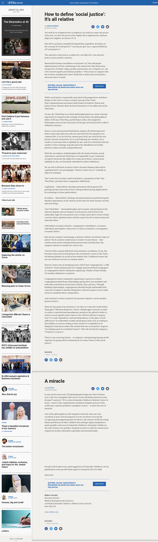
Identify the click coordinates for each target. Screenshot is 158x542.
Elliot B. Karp (12, 457)
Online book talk (8, 200)
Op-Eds (54, 354)
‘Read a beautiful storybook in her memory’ (15, 427)
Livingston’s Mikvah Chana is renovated (16, 315)
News (48, 354)
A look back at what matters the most (14, 159)
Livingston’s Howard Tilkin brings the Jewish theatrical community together (14, 88)
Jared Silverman (52, 26)
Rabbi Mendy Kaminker (14, 442)
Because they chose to (13, 185)
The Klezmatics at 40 (16, 21)
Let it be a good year (12, 82)
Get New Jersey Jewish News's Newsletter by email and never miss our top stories (66, 87)
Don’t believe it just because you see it (15, 117)
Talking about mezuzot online (22, 209)
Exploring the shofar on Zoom (13, 256)
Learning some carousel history (23, 223)
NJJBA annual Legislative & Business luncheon (15, 377)
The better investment (13, 446)
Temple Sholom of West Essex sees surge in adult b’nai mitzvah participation (15, 192)
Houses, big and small (12, 502)
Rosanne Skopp (12, 498)
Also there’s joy (9, 394)
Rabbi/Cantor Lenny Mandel (11, 156)
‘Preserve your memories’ (14, 153)
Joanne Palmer (16, 25)
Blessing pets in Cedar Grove (16, 286)
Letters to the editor (52, 523)
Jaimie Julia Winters (9, 188)
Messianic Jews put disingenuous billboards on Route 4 (13, 125)
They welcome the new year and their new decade (16, 31)
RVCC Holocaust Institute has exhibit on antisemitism (15, 346)
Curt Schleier (7, 84)
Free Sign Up (99, 86)
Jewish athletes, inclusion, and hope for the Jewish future (15, 464)
